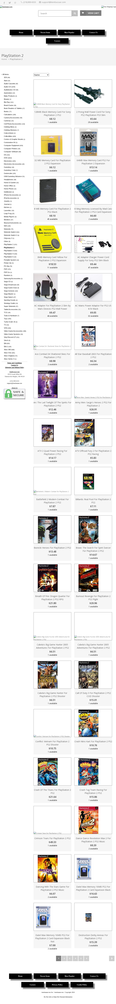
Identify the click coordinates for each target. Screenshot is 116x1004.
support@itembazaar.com (54, 2)
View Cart (93, 13)
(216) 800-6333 (29, 2)
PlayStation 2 (16, 59)
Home (4, 59)
